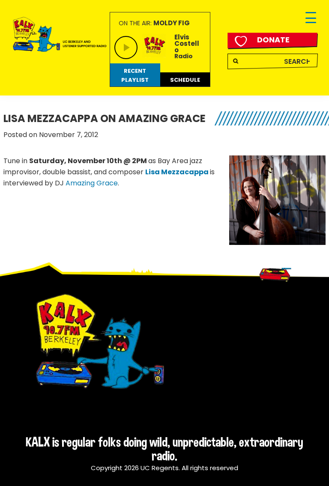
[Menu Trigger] (311, 18)
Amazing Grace (92, 183)
